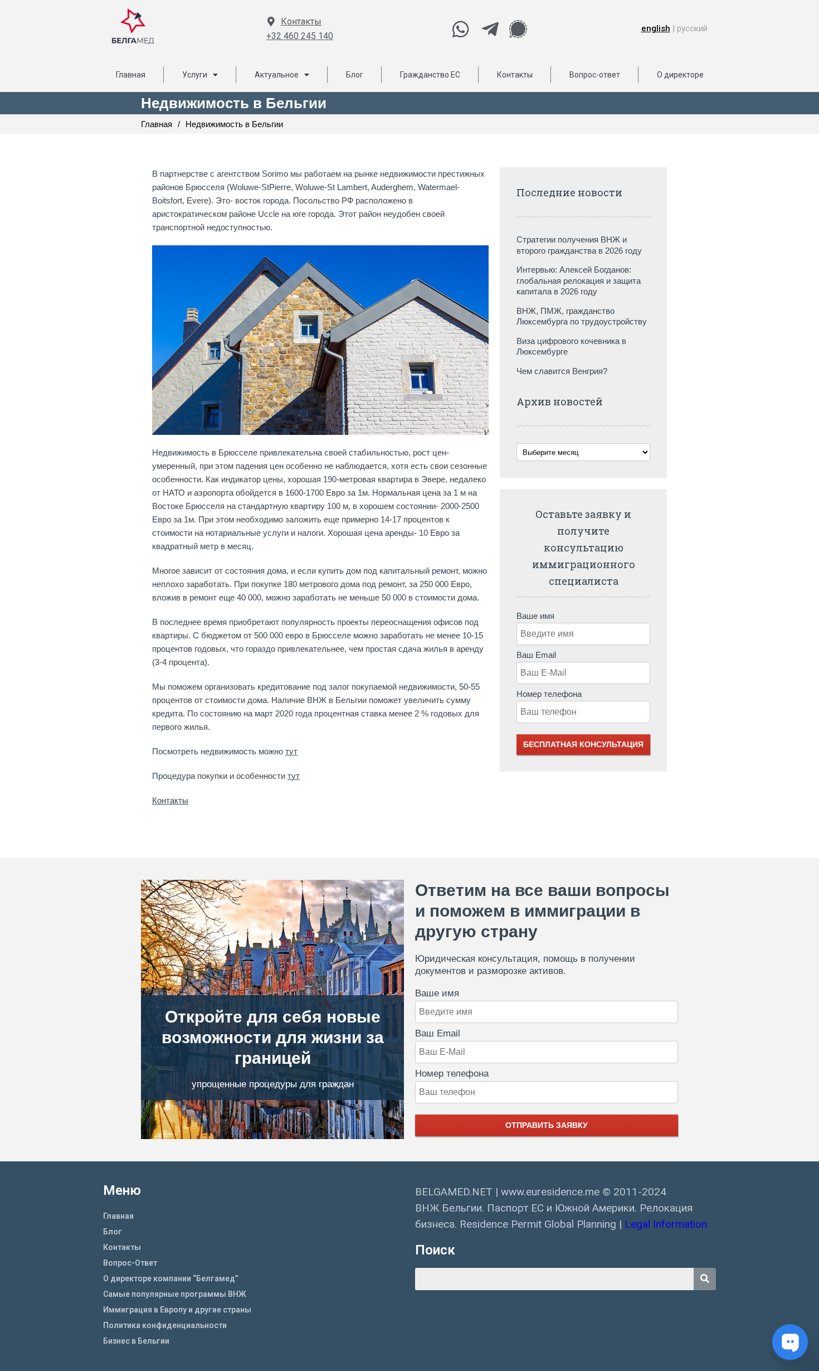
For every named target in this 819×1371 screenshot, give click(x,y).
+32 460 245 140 (299, 36)
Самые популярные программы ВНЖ (174, 1294)
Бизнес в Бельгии (136, 1340)
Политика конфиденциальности (165, 1325)
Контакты (301, 21)
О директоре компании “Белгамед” (170, 1278)
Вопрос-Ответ (130, 1262)
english (655, 28)
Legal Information (667, 1224)
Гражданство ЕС (430, 74)
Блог (354, 74)
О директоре (680, 74)
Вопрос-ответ (594, 74)
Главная (130, 74)
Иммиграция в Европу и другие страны (177, 1309)
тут (291, 751)
